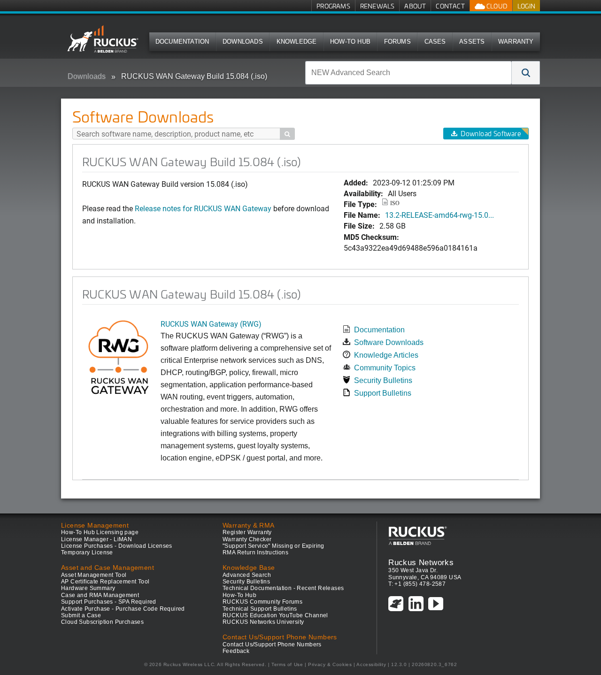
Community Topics (385, 368)
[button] (526, 72)
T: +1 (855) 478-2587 (417, 584)
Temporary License (87, 552)
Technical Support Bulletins (260, 609)
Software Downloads (389, 342)
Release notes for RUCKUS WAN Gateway (204, 208)
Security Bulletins (383, 380)
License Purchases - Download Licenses (116, 546)
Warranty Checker (247, 539)
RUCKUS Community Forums (262, 601)
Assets (472, 41)
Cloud (496, 6)
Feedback (236, 651)
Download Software (491, 133)
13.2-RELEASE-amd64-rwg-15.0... (439, 215)
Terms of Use (287, 664)
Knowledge (297, 41)
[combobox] (408, 72)
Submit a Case (81, 615)
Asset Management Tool (93, 575)
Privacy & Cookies (330, 664)
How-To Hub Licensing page (100, 532)
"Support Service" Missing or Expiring (273, 546)
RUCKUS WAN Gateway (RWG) (211, 324)
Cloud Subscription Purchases (102, 622)
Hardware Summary (88, 588)
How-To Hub (350, 41)
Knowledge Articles (386, 355)
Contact (450, 6)
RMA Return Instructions (255, 552)
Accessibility (371, 664)
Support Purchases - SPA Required (108, 601)
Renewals (377, 6)
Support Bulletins (382, 393)
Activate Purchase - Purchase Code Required (123, 609)
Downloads (243, 41)
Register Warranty (247, 532)
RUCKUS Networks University (263, 622)
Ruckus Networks (421, 562)
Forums (397, 41)
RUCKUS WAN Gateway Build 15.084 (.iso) (194, 76)
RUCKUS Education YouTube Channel (275, 615)
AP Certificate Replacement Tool (105, 581)
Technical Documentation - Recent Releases (283, 588)
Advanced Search (247, 575)
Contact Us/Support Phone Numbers (272, 644)
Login (526, 6)
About (415, 6)
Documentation (182, 41)
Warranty (516, 41)
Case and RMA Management (100, 595)
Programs (333, 6)
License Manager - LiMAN (96, 539)
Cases (435, 41)
